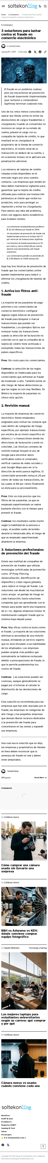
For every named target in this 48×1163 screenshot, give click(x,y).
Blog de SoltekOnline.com (23, 1159)
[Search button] (45, 6)
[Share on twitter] (34, 51)
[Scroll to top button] (43, 1146)
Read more (39, 778)
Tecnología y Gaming (38, 948)
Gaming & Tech (8, 1128)
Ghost (7, 1159)
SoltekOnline (14, 46)
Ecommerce (6, 1122)
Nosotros (5, 1115)
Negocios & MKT (8, 1125)
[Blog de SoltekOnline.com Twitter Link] (7, 1144)
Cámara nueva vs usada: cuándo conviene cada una (20, 1084)
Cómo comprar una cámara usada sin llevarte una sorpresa (20, 868)
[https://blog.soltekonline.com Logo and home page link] (22, 6)
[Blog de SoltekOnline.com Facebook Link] (3, 1144)
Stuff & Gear (7, 1119)
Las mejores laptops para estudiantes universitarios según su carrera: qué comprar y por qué (23, 1018)
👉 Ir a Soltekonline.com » (13, 1138)
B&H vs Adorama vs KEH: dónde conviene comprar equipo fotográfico (19, 934)
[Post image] (24, 841)
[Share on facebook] (29, 51)
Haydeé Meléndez (11, 948)
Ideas (4, 1131)
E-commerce (14, 15)
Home (3, 15)
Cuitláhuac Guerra (11, 817)
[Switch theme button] (40, 6)
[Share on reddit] (40, 51)
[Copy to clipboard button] (45, 51)
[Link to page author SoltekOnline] (3, 771)
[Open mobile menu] (3, 6)
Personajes (6, 1135)
